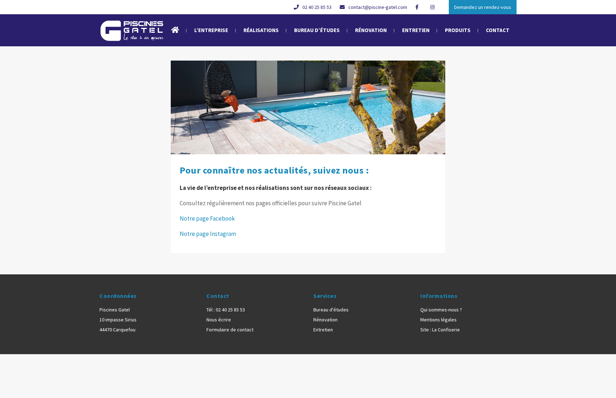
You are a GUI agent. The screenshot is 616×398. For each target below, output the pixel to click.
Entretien (416, 30)
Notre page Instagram (208, 234)
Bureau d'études (331, 309)
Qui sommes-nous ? (441, 309)
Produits (458, 30)
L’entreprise (211, 30)
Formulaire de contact (229, 329)
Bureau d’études (317, 30)
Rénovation (371, 30)
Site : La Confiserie (440, 329)
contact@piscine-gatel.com (377, 7)
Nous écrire (218, 319)
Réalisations (261, 30)
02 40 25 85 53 (317, 7)
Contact (497, 30)
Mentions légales (438, 319)
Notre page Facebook (207, 218)
